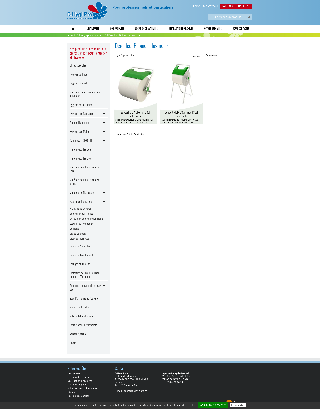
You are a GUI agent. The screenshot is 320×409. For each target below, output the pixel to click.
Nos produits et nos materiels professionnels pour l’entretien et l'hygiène (88, 53)
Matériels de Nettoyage (82, 192)
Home (73, 28)
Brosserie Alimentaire (81, 246)
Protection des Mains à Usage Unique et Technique (85, 275)
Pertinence (228, 56)
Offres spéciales (213, 28)
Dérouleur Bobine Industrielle (86, 218)
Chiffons (74, 228)
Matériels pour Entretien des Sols (84, 169)
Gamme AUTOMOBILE (81, 140)
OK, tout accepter (213, 405)
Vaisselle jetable (78, 334)
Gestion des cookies (79, 395)
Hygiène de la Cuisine (81, 105)
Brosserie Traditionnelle (82, 255)
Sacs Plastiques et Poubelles (85, 298)
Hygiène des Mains (80, 131)
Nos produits (117, 28)
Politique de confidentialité (83, 388)
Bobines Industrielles (81, 213)
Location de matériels (146, 28)
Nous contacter (241, 28)
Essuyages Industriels (81, 201)
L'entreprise (93, 28)
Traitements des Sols (80, 149)
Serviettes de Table (79, 307)
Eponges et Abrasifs (80, 264)
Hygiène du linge (78, 74)
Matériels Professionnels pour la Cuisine (85, 94)
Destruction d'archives (181, 28)
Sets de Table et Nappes (82, 316)
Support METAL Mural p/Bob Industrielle (135, 114)
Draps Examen (78, 233)
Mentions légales (77, 384)
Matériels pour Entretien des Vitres (84, 182)
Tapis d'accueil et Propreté (83, 325)
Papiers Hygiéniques (80, 122)
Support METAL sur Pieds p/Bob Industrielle (182, 114)
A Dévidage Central (80, 208)
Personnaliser (238, 405)
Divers (73, 343)
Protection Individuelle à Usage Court (86, 287)
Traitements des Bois (81, 158)
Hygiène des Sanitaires (82, 113)
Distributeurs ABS (80, 238)
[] (245, 13)
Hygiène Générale (79, 83)
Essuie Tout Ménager (81, 223)
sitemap (72, 392)
